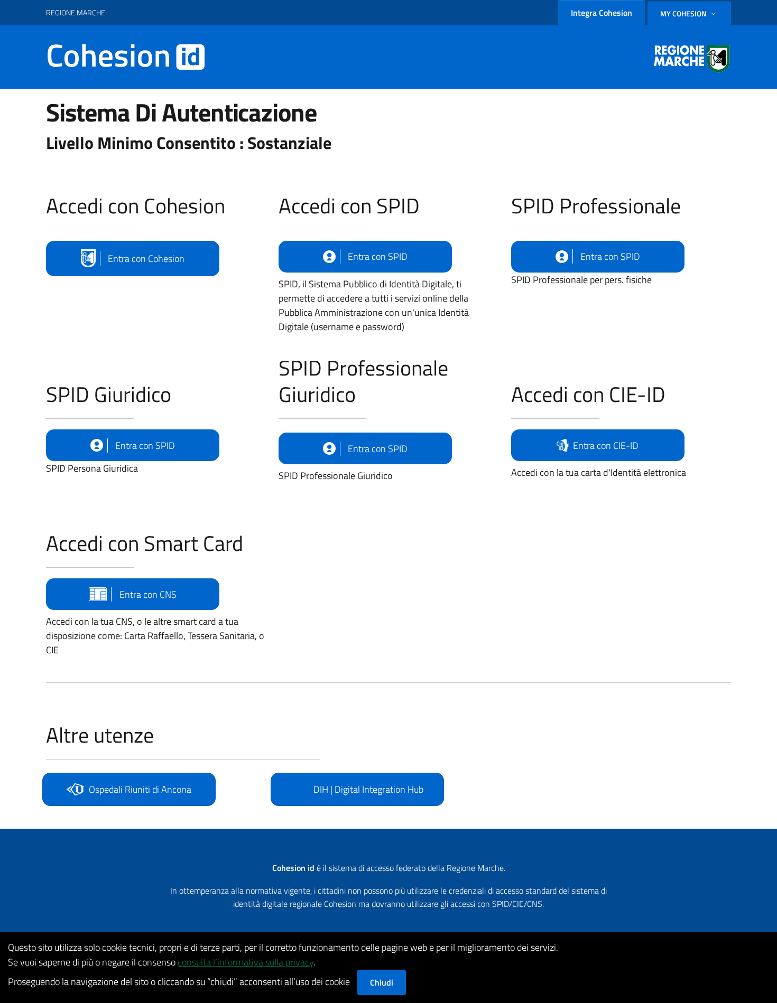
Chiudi (381, 982)
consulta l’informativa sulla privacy (245, 962)
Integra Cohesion (601, 12)
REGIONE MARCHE (75, 12)
